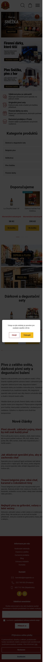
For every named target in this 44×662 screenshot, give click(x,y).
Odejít (14, 335)
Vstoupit (27, 335)
